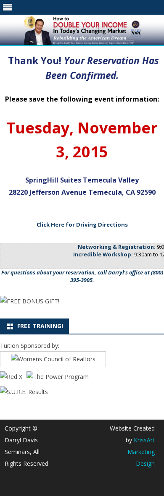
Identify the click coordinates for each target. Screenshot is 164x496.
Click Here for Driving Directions (82, 224)
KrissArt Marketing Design (141, 451)
